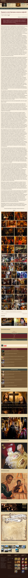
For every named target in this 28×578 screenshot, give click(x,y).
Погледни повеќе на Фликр (22, 549)
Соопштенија (11, 8)
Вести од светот (7, 8)
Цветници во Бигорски (9, 4)
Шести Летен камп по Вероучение (9, 362)
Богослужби (9, 3)
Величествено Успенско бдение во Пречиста (6, 323)
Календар (21, 2)
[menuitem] (25, 2)
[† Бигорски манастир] (3, 1)
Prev (1, 403)
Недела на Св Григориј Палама (13, 311)
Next (26, 403)
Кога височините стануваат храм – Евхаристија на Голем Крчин (13, 359)
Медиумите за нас (15, 8)
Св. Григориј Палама (19, 311)
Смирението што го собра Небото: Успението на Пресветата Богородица (20, 323)
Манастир (7, 2)
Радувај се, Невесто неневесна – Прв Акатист (23, 5)
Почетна (5, 2)
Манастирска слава (7, 311)
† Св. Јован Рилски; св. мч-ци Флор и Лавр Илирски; (8, 338)
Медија (18, 2)
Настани (4, 8)
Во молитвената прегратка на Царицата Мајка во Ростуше (13, 371)
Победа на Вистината (4, 313)
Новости (10, 2)
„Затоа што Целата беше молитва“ (9, 374)
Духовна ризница (13, 2)
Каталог (16, 2)
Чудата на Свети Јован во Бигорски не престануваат (14, 427)
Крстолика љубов (25, 313)
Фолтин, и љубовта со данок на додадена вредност (12, 350)
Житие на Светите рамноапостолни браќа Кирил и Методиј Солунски (14, 402)
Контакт (23, 2)
